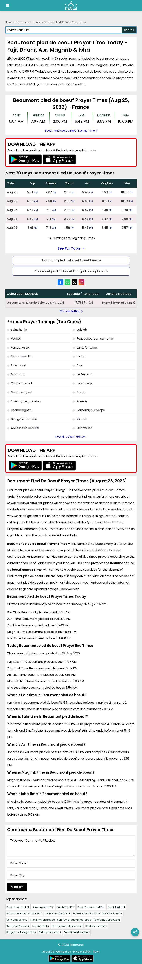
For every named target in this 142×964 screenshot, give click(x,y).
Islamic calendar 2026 (86, 913)
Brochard (18, 374)
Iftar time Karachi (112, 913)
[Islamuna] (71, 5)
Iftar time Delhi (40, 926)
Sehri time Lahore (16, 919)
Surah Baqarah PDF (17, 907)
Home (8, 22)
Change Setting (70, 311)
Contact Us (63, 951)
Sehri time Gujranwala (106, 919)
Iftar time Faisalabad (42, 919)
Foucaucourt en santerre (95, 338)
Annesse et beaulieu (25, 428)
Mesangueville (21, 356)
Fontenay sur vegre (91, 410)
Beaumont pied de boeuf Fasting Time (70, 130)
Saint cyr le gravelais (26, 401)
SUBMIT (17, 887)
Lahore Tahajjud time (57, 913)
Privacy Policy (82, 951)
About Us (48, 951)
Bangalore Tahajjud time (21, 932)
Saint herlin (19, 330)
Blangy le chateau (24, 419)
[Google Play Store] (25, 159)
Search (129, 30)
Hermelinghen (21, 410)
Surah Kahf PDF (66, 907)
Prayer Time (22, 22)
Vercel (16, 338)
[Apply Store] (59, 159)
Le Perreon (84, 374)
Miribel (81, 419)
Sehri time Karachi (50, 932)
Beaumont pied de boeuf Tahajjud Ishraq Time (69, 271)
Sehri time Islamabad (76, 932)
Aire (79, 365)
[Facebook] (60, 282)
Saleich (82, 330)
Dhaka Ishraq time (96, 926)
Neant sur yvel (21, 392)
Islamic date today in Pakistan (24, 913)
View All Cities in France (70, 437)
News (96, 951)
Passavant (18, 365)
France (36, 22)
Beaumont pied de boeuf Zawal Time (69, 260)
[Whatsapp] (67, 282)
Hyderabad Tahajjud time (67, 926)
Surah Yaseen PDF (43, 907)
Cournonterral (21, 383)
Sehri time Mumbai (17, 926)
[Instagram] (81, 282)
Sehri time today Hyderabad (74, 919)
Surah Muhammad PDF (91, 907)
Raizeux (82, 401)
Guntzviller (84, 428)
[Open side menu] (7, 5)
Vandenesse (20, 347)
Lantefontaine (87, 347)
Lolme (81, 356)
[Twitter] (74, 282)
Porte (81, 392)
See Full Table (69, 248)
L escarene (84, 383)
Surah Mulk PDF (116, 907)
